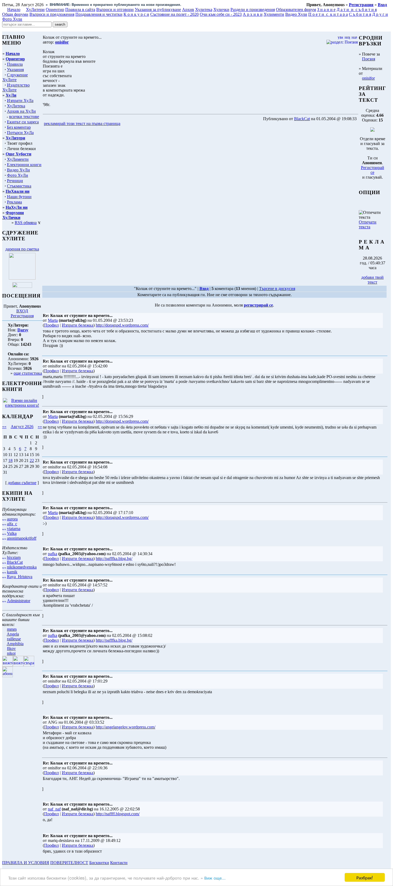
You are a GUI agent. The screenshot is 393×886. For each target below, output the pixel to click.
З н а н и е (326, 9)
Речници (15, 180)
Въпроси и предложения (51, 14)
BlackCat (15, 562)
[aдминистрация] (130, 862)
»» (40, 426)
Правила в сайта (80, 9)
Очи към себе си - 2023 (221, 14)
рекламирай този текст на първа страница (82, 123)
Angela (13, 634)
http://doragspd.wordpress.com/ (122, 325)
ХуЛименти (18, 159)
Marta (53, 320)
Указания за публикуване (158, 9)
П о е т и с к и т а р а (328, 14)
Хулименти (274, 14)
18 (10, 460)
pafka (52, 553)
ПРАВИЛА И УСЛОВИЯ (25, 862)
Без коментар (19, 127)
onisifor (368, 78)
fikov (11, 648)
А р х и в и (253, 14)
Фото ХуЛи (17, 175)
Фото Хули (12, 19)
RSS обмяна (26, 222)
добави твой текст (372, 279)
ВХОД (22, 311)
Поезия (368, 59)
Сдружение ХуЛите (15, 77)
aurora (12, 519)
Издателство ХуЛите (16, 87)
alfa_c (12, 524)
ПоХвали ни (17, 191)
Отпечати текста (367, 224)
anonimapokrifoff (21, 538)
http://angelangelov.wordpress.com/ (125, 727)
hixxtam (14, 557)
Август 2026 (22, 426)
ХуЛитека (16, 106)
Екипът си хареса (23, 122)
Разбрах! (364, 877)
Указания (15, 69)
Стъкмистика (19, 186)
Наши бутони (19, 196)
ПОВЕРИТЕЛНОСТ (69, 862)
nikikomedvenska (22, 567)
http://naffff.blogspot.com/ (118, 813)
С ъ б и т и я (360, 14)
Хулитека (203, 9)
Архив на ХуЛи (21, 111)
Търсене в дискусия (277, 288)
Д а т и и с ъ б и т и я (357, 9)
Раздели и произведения (252, 9)
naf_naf (54, 809)
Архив (188, 9)
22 (32, 460)
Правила (15, 64)
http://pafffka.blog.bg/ (114, 558)
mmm (12, 629)
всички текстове (24, 116)
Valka (12, 533)
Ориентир (15, 59)
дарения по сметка (22, 249)
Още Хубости (18, 154)
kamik (12, 572)
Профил (51, 325)
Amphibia (15, 643)
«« (4, 426)
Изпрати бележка (77, 325)
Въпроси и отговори (115, 9)
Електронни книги (24, 164)
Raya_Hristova (19, 576)
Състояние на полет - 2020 (174, 14)
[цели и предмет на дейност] (22, 278)
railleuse (14, 639)
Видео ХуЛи (18, 170)
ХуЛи (11, 95)
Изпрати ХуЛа (20, 100)
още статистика (28, 373)
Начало (13, 9)
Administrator (18, 600)
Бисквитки (99, 862)
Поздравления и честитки (98, 14)
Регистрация (22, 315)
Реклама (14, 202)
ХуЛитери (35, 9)
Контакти (119, 862)
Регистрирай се (372, 170)
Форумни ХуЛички (13, 215)
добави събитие (22, 482)
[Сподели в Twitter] (151, 123)
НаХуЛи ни (17, 207)
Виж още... (215, 877)
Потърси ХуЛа (20, 132)
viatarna (13, 528)
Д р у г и (380, 14)
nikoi (11, 653)
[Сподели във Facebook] (131, 123)
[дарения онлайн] (22, 286)
